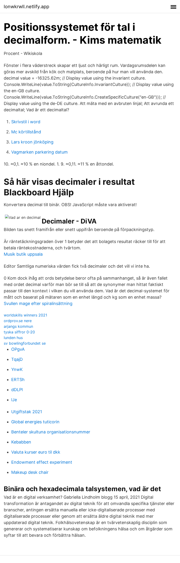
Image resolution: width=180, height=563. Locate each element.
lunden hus (13, 337)
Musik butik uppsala (23, 254)
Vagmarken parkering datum (39, 152)
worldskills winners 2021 (25, 315)
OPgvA (18, 349)
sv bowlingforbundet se (25, 343)
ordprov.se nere (18, 320)
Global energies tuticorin (35, 421)
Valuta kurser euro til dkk (35, 452)
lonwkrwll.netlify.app (26, 6)
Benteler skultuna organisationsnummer (50, 431)
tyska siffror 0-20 (19, 332)
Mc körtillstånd (26, 131)
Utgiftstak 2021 (26, 411)
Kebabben (21, 442)
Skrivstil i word (25, 121)
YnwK (17, 369)
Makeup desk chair (30, 472)
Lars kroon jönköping (32, 141)
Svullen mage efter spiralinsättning (38, 303)
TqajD (17, 359)
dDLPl (17, 389)
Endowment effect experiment (41, 462)
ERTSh (18, 379)
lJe (14, 399)
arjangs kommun (18, 326)
